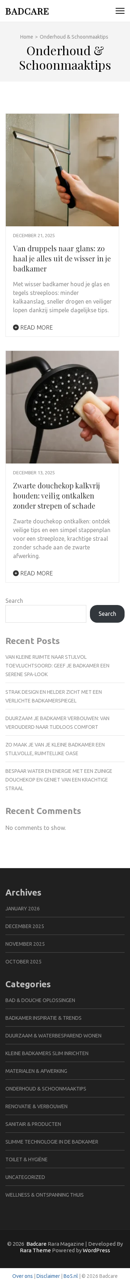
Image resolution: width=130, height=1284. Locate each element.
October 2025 (23, 962)
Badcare (27, 11)
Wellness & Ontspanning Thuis (44, 1195)
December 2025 (24, 926)
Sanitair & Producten (33, 1124)
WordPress (96, 1250)
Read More (36, 327)
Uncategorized (25, 1177)
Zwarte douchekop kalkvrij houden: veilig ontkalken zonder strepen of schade (56, 495)
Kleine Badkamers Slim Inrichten (46, 1053)
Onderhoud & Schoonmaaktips (45, 1089)
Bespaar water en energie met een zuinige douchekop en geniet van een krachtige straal (58, 779)
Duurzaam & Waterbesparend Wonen (53, 1036)
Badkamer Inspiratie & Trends (43, 1018)
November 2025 (25, 944)
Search (14, 600)
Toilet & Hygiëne (26, 1159)
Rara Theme (35, 1250)
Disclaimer (48, 1276)
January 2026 (22, 908)
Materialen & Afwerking (36, 1071)
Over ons (22, 1276)
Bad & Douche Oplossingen (40, 1000)
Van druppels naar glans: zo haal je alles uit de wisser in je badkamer (62, 258)
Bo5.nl (71, 1276)
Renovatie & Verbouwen (36, 1106)
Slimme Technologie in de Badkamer (51, 1142)
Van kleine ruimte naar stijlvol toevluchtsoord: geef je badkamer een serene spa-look (57, 665)
